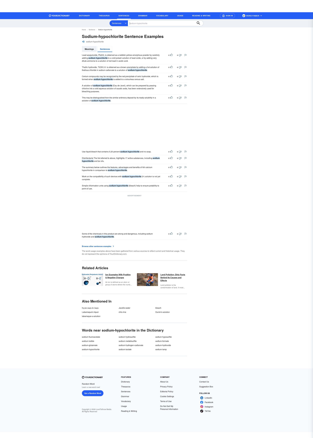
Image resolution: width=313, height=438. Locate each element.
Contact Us (204, 381)
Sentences (116, 23)
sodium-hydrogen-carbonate (131, 345)
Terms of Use (166, 401)
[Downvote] (180, 55)
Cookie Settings (167, 396)
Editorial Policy (166, 391)
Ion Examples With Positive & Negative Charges (118, 276)
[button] (227, 15)
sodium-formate (162, 341)
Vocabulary (126, 401)
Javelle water (124, 307)
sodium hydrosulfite (127, 336)
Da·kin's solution (162, 312)
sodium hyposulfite (163, 336)
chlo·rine (122, 312)
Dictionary (125, 381)
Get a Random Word (92, 393)
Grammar (125, 396)
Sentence (92, 30)
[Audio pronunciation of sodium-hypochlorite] (83, 41)
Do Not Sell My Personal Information (169, 407)
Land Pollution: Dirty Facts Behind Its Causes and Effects (172, 277)
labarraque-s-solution (91, 316)
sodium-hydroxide (163, 345)
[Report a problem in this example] (185, 55)
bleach (158, 307)
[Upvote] (171, 55)
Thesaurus (125, 386)
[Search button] (199, 23)
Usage (124, 406)
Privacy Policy (166, 386)
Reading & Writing (129, 411)
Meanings (89, 49)
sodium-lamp (161, 349)
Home (84, 30)
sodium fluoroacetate (91, 336)
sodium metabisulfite (128, 341)
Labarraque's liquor (90, 312)
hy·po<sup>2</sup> (90, 307)
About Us (164, 381)
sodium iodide (88, 341)
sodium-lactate (125, 349)
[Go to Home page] (59, 16)
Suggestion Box (206, 386)
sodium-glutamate (89, 345)
